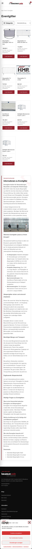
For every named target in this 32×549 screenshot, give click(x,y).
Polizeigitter (19, 381)
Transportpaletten (14, 363)
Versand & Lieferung (6, 516)
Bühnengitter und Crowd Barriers (12, 331)
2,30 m (25, 288)
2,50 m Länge (13, 291)
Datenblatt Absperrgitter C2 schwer (16, 455)
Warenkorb (3, 500)
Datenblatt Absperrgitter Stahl (15, 453)
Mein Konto (4, 497)
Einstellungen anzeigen (16, 542)
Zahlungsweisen (5, 519)
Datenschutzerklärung (17, 546)
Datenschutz (4, 514)
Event (5, 10)
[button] (29, 522)
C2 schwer (12, 265)
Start (2, 10)
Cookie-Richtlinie (7, 546)
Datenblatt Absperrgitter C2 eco (15, 457)
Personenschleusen (18, 383)
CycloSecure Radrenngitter (14, 280)
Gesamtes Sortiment (6, 495)
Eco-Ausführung (19, 263)
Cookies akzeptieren (16, 533)
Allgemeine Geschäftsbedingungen (9, 511)
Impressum (26, 546)
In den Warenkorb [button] (8, 56)
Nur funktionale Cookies (16, 538)
